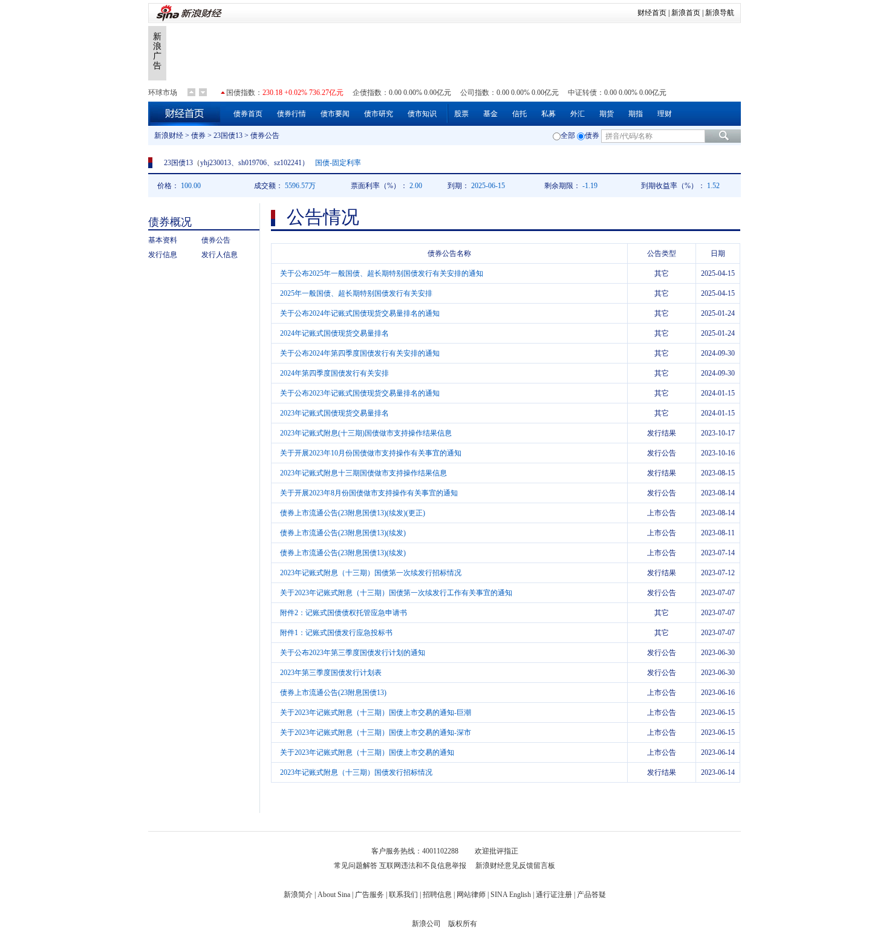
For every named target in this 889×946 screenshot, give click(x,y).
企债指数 (367, 92)
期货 (606, 113)
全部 (568, 135)
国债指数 (240, 92)
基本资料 (162, 240)
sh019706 (252, 162)
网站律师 (471, 894)
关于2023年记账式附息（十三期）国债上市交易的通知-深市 (375, 732)
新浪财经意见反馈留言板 (515, 865)
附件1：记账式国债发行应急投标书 (336, 632)
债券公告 (215, 240)
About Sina (334, 894)
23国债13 (228, 135)
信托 (519, 113)
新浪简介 (298, 894)
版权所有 (462, 923)
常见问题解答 (355, 865)
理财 (664, 113)
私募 (548, 113)
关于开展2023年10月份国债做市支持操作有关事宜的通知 (370, 453)
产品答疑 (591, 894)
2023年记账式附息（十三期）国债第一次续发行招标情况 (370, 573)
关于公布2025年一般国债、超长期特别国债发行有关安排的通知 (381, 273)
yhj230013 (215, 162)
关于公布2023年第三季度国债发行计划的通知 (352, 652)
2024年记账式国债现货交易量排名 (334, 333)
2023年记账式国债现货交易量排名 (334, 413)
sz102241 (288, 162)
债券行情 (291, 113)
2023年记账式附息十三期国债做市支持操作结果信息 (363, 473)
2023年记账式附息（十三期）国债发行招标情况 (356, 772)
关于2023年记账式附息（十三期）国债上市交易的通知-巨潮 (375, 712)
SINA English (510, 894)
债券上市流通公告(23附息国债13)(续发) (343, 533)
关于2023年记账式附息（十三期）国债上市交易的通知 (367, 752)
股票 (461, 113)
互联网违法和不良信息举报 (422, 865)
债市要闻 (335, 113)
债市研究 (378, 113)
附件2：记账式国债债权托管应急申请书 (343, 612)
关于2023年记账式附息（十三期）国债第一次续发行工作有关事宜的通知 (396, 593)
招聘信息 (437, 894)
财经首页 (651, 12)
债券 (198, 135)
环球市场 (162, 92)
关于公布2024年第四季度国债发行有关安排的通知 (360, 353)
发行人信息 (219, 254)
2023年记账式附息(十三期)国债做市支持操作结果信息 (366, 433)
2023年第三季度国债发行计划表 (331, 672)
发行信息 (162, 254)
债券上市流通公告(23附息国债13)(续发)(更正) (352, 513)
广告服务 (369, 894)
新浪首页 (685, 12)
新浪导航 (719, 12)
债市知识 (422, 113)
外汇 (577, 113)
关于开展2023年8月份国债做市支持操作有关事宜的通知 (369, 493)
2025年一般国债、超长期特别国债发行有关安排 (356, 293)
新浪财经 (168, 135)
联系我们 (403, 894)
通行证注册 (554, 894)
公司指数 (474, 92)
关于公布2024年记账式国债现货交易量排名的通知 (360, 313)
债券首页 (247, 113)
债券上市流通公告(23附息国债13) (333, 692)
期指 (635, 113)
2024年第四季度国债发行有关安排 (334, 373)
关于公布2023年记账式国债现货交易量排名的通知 (360, 393)
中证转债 (582, 92)
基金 (490, 113)
